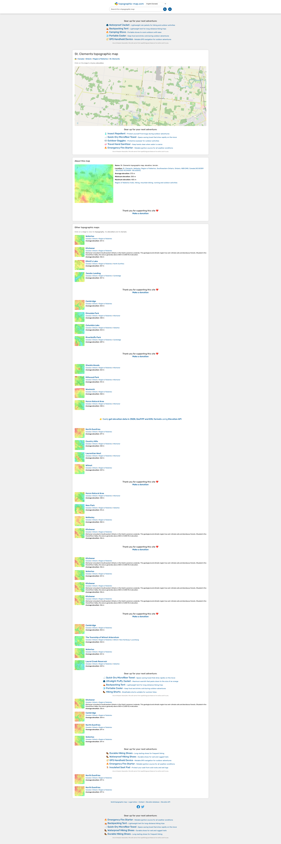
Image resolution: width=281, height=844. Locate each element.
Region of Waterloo (105, 239)
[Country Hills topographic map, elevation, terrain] (80, 445)
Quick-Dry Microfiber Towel (122, 137)
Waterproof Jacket (119, 25)
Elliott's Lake (92, 261)
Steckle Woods (93, 365)
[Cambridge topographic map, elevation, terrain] (80, 305)
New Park (90, 505)
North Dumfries (118, 264)
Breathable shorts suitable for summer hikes (139, 692)
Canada (88, 239)
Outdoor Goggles (117, 140)
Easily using (142, 419)
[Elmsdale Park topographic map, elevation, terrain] (80, 317)
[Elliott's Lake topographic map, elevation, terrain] (80, 265)
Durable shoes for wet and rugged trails (153, 757)
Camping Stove (117, 32)
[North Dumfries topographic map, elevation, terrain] (80, 433)
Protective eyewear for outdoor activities (143, 141)
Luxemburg (135, 640)
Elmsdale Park (92, 313)
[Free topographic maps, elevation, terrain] (75, 59)
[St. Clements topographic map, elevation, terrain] (94, 183)
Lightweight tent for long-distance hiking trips (148, 29)
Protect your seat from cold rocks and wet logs (150, 768)
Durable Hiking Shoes (121, 753)
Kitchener (90, 248)
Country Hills (92, 441)
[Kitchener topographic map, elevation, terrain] (80, 252)
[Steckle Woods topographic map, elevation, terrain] (80, 369)
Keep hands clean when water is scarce (147, 144)
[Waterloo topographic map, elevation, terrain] (80, 240)
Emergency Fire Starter (120, 147)
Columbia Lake (92, 325)
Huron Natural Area (95, 401)
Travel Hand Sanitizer (119, 144)
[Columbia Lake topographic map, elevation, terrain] (80, 329)
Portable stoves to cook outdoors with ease (144, 32)
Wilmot (89, 465)
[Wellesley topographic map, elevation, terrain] (80, 521)
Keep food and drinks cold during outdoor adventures (148, 36)
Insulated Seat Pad (119, 767)
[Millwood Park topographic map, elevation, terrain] (80, 381)
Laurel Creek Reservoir (96, 661)
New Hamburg (124, 640)
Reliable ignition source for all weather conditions (154, 148)
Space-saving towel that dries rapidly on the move (157, 137)
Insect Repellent (116, 133)
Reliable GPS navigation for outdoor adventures (152, 39)
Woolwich (90, 389)
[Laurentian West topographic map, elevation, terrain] (80, 457)
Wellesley (90, 517)
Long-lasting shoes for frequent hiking (149, 753)
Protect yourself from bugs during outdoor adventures (148, 134)
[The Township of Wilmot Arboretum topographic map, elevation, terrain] (80, 641)
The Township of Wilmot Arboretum (102, 637)
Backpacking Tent (119, 28)
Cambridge (117, 276)
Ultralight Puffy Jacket (118, 681)
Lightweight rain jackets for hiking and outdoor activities (153, 25)
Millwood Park (92, 377)
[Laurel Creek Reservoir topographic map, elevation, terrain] (80, 665)
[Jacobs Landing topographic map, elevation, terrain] (80, 277)
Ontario (94, 239)
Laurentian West (93, 453)
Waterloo (90, 236)
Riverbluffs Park (93, 337)
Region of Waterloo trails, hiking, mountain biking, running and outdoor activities (146, 183)
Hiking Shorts (113, 691)
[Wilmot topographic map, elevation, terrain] (80, 469)
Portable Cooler (117, 35)
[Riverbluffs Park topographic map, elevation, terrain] (80, 341)
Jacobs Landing (93, 273)
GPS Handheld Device (121, 39)
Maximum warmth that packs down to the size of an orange (155, 681)
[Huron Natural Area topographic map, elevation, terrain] (80, 405)
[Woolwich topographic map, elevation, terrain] (80, 393)
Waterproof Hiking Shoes (122, 756)
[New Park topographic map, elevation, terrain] (80, 509)
